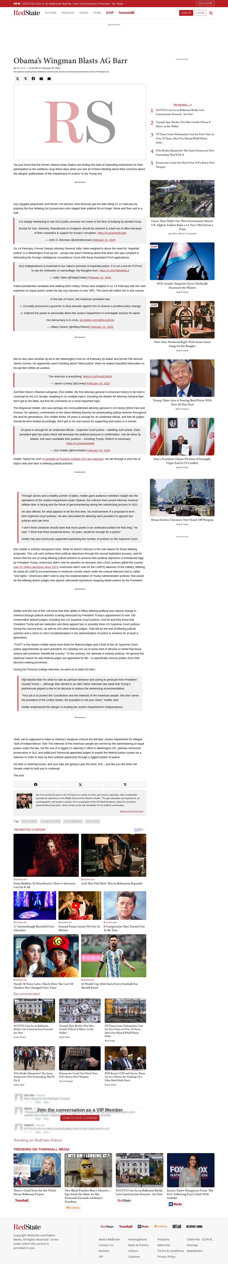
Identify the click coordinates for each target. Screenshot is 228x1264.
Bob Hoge (110, 1041)
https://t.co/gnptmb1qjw (112, 233)
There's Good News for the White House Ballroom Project (34, 1192)
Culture (133, 1251)
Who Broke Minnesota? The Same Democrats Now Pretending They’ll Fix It (34, 1076)
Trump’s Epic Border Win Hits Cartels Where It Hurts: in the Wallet (76, 1029)
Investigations (137, 1239)
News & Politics (138, 1245)
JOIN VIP (186, 12)
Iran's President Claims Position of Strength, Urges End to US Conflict (182, 461)
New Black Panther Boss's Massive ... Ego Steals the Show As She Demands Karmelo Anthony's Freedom (88, 1196)
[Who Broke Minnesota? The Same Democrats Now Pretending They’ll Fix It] (34, 1058)
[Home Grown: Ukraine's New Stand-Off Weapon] (182, 497)
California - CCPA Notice (201, 1239)
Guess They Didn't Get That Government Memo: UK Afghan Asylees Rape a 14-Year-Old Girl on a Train (182, 225)
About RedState (109, 1239)
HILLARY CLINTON (50, 821)
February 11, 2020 (104, 240)
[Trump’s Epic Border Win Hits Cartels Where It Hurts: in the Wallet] (80, 1010)
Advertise (163, 1245)
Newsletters (195, 1251)
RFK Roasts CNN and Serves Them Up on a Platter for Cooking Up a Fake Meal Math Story (125, 1076)
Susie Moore (20, 1037)
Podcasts (67, 12)
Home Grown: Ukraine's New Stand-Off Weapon (182, 520)
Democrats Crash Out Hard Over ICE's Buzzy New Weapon (78, 1075)
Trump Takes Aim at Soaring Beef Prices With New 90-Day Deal (182, 402)
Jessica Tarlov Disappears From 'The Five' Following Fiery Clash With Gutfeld (190, 1194)
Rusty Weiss (110, 1085)
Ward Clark (64, 1037)
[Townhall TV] (126, 13)
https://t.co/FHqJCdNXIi (97, 376)
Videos (83, 12)
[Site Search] (211, 13)
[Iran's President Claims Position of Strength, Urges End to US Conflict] (182, 436)
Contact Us (106, 1245)
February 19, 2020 (98, 450)
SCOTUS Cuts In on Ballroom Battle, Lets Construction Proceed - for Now (73, 3)
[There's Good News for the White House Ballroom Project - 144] (37, 1170)
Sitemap (192, 1245)
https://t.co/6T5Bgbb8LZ (114, 270)
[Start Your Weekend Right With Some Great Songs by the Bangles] (182, 319)
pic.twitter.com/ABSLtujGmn (97, 320)
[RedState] (26, 13)
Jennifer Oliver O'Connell (182, 233)
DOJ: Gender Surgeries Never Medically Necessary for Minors (182, 285)
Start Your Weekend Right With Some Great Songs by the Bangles (182, 344)
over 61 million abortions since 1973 (35, 567)
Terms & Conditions (170, 1251)
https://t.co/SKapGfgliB (80, 443)
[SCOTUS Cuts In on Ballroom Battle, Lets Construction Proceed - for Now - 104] (139, 1170)
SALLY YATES (92, 821)
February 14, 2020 (99, 277)
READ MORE (205, 3)
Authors (50, 12)
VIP (101, 1256)
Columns (134, 1256)
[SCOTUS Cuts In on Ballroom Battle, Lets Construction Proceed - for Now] (34, 1010)
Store (97, 12)
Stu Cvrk (21, 68)
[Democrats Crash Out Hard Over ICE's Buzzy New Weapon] (80, 1058)
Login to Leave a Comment (79, 1117)
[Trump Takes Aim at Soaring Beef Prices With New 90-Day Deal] (182, 378)
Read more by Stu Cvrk (131, 811)
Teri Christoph (66, 1081)
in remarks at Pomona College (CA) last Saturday (72, 459)
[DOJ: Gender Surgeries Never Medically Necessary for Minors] (182, 261)
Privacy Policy (166, 1256)
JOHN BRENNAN (73, 821)
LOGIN (200, 12)
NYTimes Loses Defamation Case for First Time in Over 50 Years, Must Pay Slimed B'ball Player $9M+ (124, 1031)
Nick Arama (182, 408)
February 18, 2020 (98, 383)
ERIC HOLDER (29, 821)
